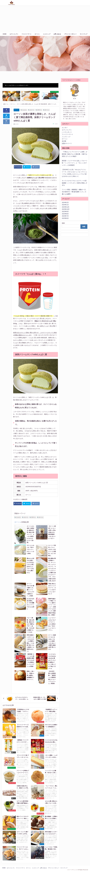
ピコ (56, 123)
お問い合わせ (57, 34)
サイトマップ (83, 34)
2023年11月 (65, 207)
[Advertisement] (45, 19)
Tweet (6, 117)
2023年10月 (65, 209)
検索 (63, 223)
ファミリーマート (26, 34)
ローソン (37, 34)
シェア (6, 111)
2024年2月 (65, 202)
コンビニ (24, 110)
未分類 (64, 141)
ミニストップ (46, 34)
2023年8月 (65, 213)
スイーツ (32, 110)
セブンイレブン (14, 34)
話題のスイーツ (67, 143)
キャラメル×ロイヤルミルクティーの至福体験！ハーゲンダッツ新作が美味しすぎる (74, 183)
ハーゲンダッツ (67, 132)
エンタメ (65, 127)
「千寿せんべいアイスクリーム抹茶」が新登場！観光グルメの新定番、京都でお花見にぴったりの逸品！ (74, 154)
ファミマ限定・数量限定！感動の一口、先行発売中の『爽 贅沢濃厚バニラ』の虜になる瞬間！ (74, 192)
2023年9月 (65, 211)
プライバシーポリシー (70, 34)
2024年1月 (65, 204)
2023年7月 (65, 216)
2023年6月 (65, 218)
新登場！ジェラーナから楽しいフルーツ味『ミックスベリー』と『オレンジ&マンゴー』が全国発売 (74, 163)
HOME (4, 34)
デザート (39, 110)
